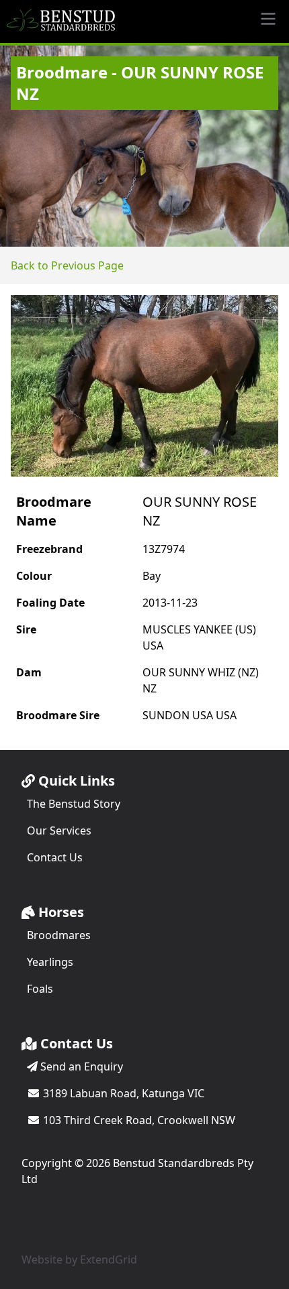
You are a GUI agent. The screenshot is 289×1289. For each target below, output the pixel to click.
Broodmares (59, 935)
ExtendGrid (108, 1259)
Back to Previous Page (67, 265)
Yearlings (50, 962)
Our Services (59, 830)
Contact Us (55, 857)
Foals (40, 988)
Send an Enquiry (80, 1066)
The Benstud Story (73, 803)
